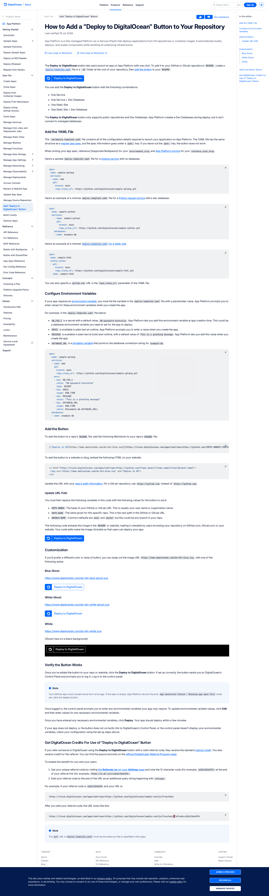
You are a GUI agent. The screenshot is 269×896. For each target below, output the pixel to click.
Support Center (225, 857)
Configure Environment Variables (250, 30)
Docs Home (101, 857)
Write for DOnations (163, 864)
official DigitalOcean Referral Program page (151, 754)
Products (115, 5)
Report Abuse (224, 860)
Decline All (225, 880)
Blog (43, 864)
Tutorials (158, 857)
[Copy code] (226, 167)
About (44, 857)
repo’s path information (89, 483)
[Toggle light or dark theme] (261, 4)
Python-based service (132, 198)
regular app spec (71, 143)
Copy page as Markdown (59, 53)
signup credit (203, 750)
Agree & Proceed (225, 872)
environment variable (84, 301)
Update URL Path (250, 41)
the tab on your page (121, 769)
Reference (128, 5)
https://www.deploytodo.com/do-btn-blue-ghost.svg (76, 578)
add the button (143, 69)
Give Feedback (221, 17)
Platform (104, 5)
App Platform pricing (168, 151)
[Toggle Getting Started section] (32, 29)
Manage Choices (225, 888)
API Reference (102, 860)
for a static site (104, 243)
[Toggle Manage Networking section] (32, 165)
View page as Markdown (92, 53)
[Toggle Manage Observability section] (32, 171)
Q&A (156, 860)
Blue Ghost (247, 53)
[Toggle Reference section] (32, 226)
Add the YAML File (248, 23)
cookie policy (176, 881)
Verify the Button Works (250, 70)
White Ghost (248, 58)
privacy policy (104, 878)
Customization (246, 49)
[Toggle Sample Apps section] (32, 41)
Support (140, 5)
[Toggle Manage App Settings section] (32, 160)
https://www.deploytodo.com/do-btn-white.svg (73, 631)
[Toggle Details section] (32, 301)
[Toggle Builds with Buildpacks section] (32, 249)
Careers (44, 860)
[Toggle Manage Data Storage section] (32, 154)
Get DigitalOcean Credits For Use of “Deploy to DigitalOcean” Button (252, 78)
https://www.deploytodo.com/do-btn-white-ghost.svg (77, 604)
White (244, 62)
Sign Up (250, 5)
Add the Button (246, 37)
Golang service (110, 158)
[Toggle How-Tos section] (32, 75)
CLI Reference (102, 864)
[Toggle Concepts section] (32, 278)
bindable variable (83, 343)
